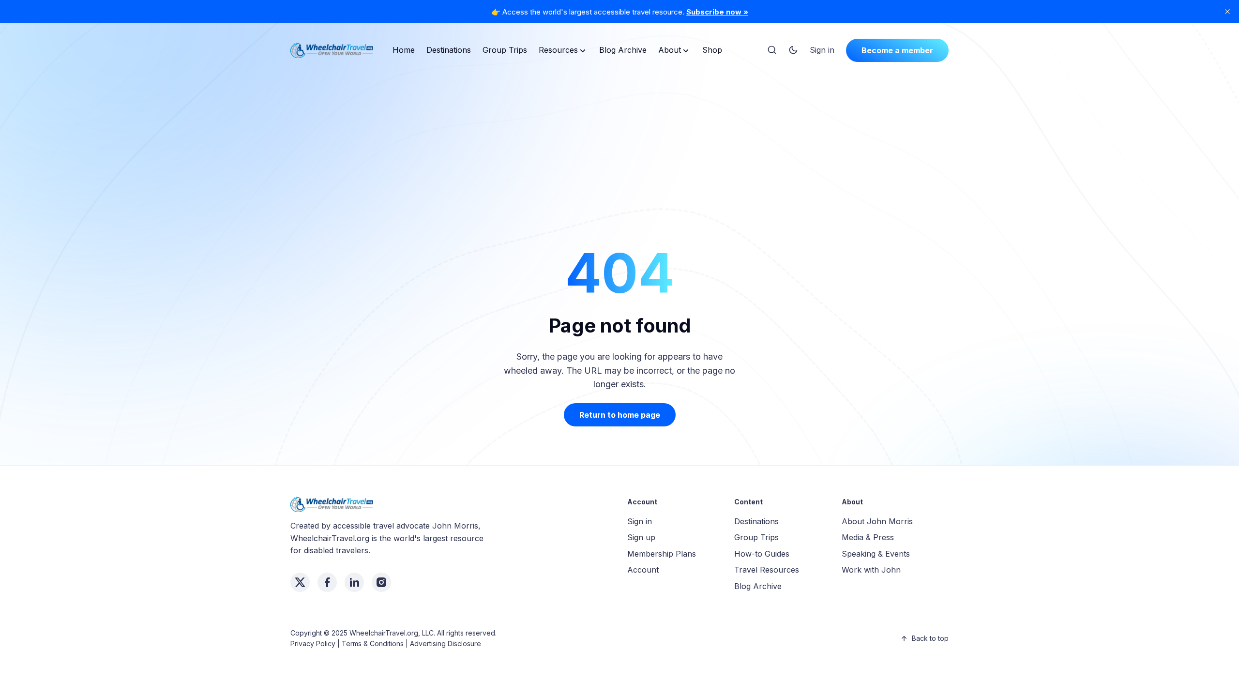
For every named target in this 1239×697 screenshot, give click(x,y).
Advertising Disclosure (445, 643)
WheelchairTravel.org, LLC (391, 633)
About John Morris (877, 521)
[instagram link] (381, 582)
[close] (1227, 11)
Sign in (822, 50)
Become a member (897, 50)
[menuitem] (404, 50)
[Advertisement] (619, 142)
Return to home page (619, 415)
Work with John (871, 570)
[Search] (772, 50)
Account (643, 570)
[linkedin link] (354, 582)
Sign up (641, 537)
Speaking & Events (876, 554)
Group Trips (505, 50)
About (669, 50)
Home (404, 50)
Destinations (448, 50)
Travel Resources (766, 570)
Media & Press (868, 537)
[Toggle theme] (793, 50)
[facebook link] (327, 582)
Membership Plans (661, 554)
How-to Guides (761, 554)
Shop (712, 50)
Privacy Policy (312, 643)
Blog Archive (623, 50)
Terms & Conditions (373, 643)
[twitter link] (300, 582)
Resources (558, 50)
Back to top (930, 638)
